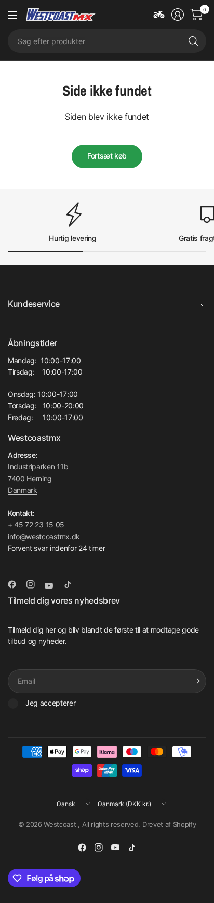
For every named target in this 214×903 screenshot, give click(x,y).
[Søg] (193, 41)
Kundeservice (34, 303)
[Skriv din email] (195, 681)
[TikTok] (71, 584)
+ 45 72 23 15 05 (36, 524)
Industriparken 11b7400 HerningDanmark (38, 478)
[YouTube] (53, 585)
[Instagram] (34, 584)
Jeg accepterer (50, 702)
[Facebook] (16, 584)
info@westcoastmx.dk (44, 536)
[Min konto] (177, 14)
